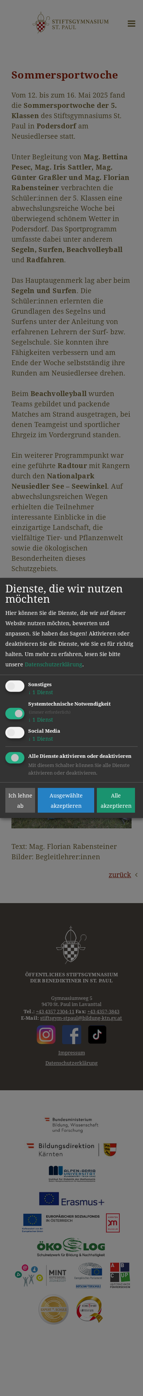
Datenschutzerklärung (53, 664)
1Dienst (40, 692)
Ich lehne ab (20, 800)
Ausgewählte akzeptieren (66, 800)
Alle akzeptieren (116, 800)
